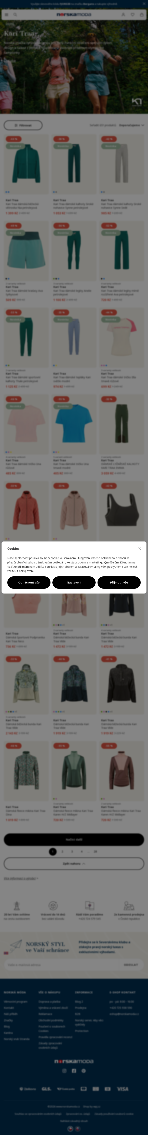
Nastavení (74, 582)
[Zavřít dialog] (139, 548)
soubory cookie (49, 558)
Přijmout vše (119, 582)
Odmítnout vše (29, 582)
